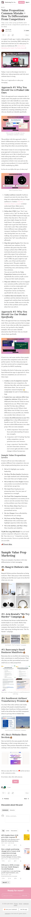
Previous (6, 798)
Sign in (27, 2)
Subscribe (21, 2)
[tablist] (8, 810)
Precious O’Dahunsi (12, 876)
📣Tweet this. (6, 544)
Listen (27, 30)
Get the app (23, 909)
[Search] (28, 830)
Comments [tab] (5, 810)
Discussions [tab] (14, 830)
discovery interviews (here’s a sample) (13, 203)
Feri (18, 858)
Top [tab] (3, 830)
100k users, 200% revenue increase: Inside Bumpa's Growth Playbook (10, 867)
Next (25, 798)
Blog (3, 7)
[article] (15, 840)
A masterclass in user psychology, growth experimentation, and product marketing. (11, 872)
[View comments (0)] (8, 35)
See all (5, 882)
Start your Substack (11, 909)
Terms (20, 903)
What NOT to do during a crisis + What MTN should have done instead (10, 840)
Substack (7, 913)
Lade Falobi (8, 29)
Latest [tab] (7, 830)
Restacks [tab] (12, 810)
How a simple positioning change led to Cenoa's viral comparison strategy (10, 851)
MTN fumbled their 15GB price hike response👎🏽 (9, 836)
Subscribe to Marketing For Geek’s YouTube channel (13, 47)
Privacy (16, 903)
